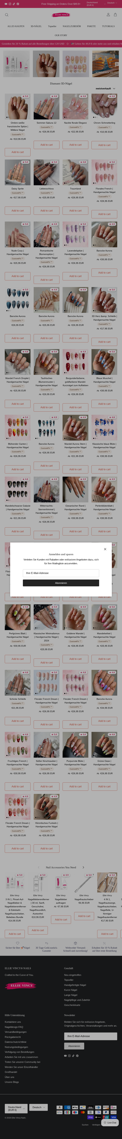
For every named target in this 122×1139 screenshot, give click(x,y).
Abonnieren (61, 583)
